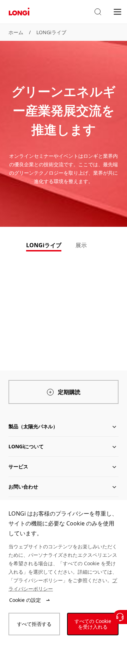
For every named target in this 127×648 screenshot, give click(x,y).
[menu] (117, 11)
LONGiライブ (51, 32)
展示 (81, 245)
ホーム (15, 32)
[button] (97, 12)
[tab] (43, 245)
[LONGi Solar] (19, 11)
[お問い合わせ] (120, 617)
